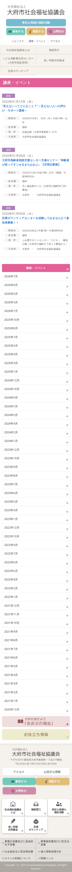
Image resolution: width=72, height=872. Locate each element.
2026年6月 (11, 285)
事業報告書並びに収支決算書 (55, 842)
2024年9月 (11, 397)
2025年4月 (11, 354)
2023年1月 (11, 519)
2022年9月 (11, 545)
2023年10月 (11, 458)
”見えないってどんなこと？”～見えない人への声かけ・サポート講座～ (34, 108)
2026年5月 (11, 294)
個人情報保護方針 (51, 851)
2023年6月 (11, 493)
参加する (18, 31)
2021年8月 (11, 640)
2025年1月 (11, 371)
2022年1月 (11, 597)
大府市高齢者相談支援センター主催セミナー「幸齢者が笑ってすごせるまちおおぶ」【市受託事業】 (35, 162)
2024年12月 (11, 380)
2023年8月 (11, 475)
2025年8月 (11, 328)
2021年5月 (11, 666)
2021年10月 (11, 623)
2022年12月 (11, 527)
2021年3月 (11, 683)
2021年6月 (11, 657)
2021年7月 (11, 649)
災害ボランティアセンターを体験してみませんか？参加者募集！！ (35, 220)
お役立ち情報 (36, 734)
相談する (38, 31)
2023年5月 (11, 501)
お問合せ (58, 31)
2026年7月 (11, 276)
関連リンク (47, 858)
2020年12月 (11, 709)
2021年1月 (11, 701)
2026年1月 (11, 311)
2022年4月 (11, 579)
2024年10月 (11, 389)
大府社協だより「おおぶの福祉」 (36, 721)
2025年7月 (11, 337)
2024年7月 (11, 406)
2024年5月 (11, 415)
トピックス (18, 41)
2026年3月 (11, 302)
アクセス (55, 41)
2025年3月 (11, 363)
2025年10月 (11, 319)
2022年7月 (11, 553)
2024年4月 (11, 423)
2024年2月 (11, 432)
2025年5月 (11, 345)
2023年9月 (11, 467)
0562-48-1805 (28, 763)
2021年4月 (11, 675)
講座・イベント (37, 41)
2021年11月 (11, 614)
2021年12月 (11, 605)
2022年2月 (11, 588)
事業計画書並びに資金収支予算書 (19, 842)
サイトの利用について (18, 858)
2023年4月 (11, 510)
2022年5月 (11, 571)
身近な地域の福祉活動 (36, 22)
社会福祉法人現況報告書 (19, 851)
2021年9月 (11, 631)
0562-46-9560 (49, 763)
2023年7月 (11, 484)
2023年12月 (11, 449)
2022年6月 (11, 562)
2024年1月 (11, 441)
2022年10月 (11, 536)
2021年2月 (11, 692)
